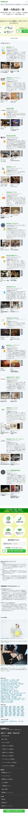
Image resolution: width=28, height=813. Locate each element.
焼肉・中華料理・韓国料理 (11, 683)
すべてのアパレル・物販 (5, 695)
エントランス (16, 686)
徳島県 (6, 714)
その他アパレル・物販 (14, 278)
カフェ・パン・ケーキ (14, 127)
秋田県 (2, 707)
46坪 (17, 309)
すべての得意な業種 (4, 679)
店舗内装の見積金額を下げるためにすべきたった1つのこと (12, 638)
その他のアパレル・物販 (5, 698)
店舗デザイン (8, 49)
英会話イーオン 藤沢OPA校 (14, 72)
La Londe (2, 339)
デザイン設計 (20, 721)
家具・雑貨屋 (19, 695)
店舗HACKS (4, 802)
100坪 (8, 430)
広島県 (23, 712)
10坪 (14, 100)
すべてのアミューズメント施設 (13, 699)
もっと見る (6, 642)
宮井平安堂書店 (13, 280)
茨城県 (14, 707)
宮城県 (22, 706)
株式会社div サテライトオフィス (15, 464)
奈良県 (2, 712)
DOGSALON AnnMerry (15, 160)
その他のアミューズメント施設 (7, 702)
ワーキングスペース (4, 687)
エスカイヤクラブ (13, 186)
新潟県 (19, 709)
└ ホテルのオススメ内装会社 (8, 765)
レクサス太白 (3, 161)
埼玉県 (2, 709)
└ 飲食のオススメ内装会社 (7, 755)
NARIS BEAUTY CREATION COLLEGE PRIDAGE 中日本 (14, 497)
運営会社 (3, 799)
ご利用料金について (5, 785)
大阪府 (18, 711)
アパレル (13, 695)
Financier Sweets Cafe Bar (15, 339)
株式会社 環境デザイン (12, 255)
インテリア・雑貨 (3, 247)
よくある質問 (4, 782)
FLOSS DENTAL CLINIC (13, 433)
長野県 (14, 710)
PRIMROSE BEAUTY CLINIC (5, 433)
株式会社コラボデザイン (12, 223)
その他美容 (12, 158)
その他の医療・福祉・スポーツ (7, 692)
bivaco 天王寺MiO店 (14, 249)
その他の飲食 (20, 683)
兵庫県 (22, 711)
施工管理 (13, 49)
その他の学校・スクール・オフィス (8, 689)
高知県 (18, 714)
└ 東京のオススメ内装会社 (7, 745)
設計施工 (16, 49)
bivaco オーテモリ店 (5, 249)
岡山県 (19, 712)
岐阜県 (18, 710)
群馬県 (22, 707)
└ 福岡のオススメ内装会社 (7, 752)
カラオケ (2, 700)
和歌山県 (6, 712)
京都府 (14, 711)
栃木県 (18, 707)
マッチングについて (5, 775)
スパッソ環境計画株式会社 (13, 470)
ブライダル (7, 694)
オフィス (2, 127)
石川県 (2, 710)
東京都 (10, 709)
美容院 (2, 100)
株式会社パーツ (10, 47)
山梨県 (10, 710)
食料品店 (2, 696)
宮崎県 (18, 715)
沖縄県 (2, 716)
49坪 (7, 309)
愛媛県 (14, 714)
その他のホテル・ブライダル (16, 694)
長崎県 (6, 715)
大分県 (14, 715)
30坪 (15, 158)
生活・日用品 (14, 696)
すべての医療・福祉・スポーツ (7, 690)
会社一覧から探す (5, 735)
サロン (11, 100)
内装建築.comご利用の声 (7, 779)
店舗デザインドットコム (6, 805)
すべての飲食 (12, 679)
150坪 (7, 278)
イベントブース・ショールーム (5, 159)
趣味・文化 (8, 696)
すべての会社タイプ (4, 721)
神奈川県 (14, 709)
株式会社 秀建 (10, 108)
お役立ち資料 (4, 789)
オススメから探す (5, 742)
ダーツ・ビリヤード (9, 700)
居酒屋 (13, 60)
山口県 (2, 714)
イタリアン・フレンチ (18, 390)
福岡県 (22, 714)
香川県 (10, 714)
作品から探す (4, 739)
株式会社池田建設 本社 (5, 464)
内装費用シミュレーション (7, 792)
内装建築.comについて (6, 772)
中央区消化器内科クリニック (5, 312)
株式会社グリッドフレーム (13, 77)
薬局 (10, 691)
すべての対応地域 (4, 706)
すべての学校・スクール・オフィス (8, 685)
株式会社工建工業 (11, 135)
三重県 (6, 711)
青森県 (14, 706)
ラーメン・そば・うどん (15, 682)
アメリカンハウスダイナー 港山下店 (14, 130)
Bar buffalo (3, 370)
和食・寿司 (3, 683)
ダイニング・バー (17, 60)
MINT (11, 216)
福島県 (10, 707)
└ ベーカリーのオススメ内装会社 (9, 762)
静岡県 (22, 710)
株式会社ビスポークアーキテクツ (15, 439)
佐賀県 (2, 715)
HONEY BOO (13, 102)
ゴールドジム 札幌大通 (5, 281)
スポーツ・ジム (3, 278)
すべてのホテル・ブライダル (19, 692)
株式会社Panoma (11, 286)
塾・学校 (11, 687)
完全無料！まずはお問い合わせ (14, 811)
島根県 (15, 712)
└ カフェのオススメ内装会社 (8, 759)
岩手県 (18, 706)
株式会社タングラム (11, 192)
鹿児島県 (22, 715)
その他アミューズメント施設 (14, 368)
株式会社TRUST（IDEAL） (13, 377)
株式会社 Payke (4, 401)
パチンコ (22, 699)
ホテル (2, 694)
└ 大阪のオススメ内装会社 (7, 749)
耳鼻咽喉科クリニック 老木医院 (5, 218)
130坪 (18, 184)
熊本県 (10, 715)
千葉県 (6, 709)
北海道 (10, 706)
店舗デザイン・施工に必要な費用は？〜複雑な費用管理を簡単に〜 (14, 665)
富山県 (23, 709)
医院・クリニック (3, 309)
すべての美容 (14, 698)
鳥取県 (11, 712)
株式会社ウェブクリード (12, 345)
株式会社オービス (11, 166)
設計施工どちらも (13, 721)
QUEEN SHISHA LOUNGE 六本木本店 (14, 371)
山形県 (6, 707)
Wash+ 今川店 (4, 185)
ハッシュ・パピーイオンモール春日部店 (5, 72)
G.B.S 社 (2, 128)
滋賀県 (10, 711)
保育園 (16, 687)
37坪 (4, 100)
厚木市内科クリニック (14, 311)
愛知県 (2, 711)
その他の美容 (3, 699)
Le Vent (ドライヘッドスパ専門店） (5, 495)
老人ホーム (16, 690)
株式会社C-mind (13, 401)
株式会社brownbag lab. (12, 318)
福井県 (6, 710)
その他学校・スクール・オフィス (14, 493)
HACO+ (2, 102)
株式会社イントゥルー (12, 407)
